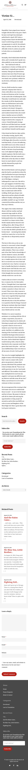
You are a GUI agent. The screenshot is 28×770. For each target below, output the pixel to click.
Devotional (17, 19)
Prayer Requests (8, 692)
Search (22, 421)
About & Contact (7, 695)
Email (4, 645)
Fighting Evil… (6, 463)
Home (5, 689)
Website (4, 652)
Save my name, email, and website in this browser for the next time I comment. (13, 665)
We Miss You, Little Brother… (10, 461)
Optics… (4, 465)
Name (4, 637)
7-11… (3, 457)
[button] (25, 5)
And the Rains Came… (8, 459)
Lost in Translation (7, 478)
